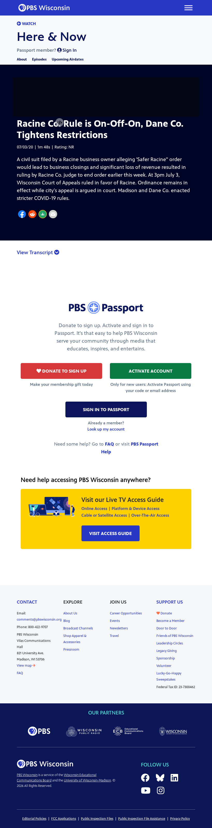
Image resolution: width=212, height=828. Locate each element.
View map (24, 666)
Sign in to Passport (106, 409)
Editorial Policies (34, 819)
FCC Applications (63, 819)
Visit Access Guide (110, 533)
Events (115, 621)
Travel (114, 636)
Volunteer (163, 666)
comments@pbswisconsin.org (39, 620)
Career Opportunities (126, 613)
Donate (166, 613)
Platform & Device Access (136, 508)
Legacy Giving (166, 651)
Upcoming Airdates (68, 59)
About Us (70, 613)
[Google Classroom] (42, 215)
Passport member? (47, 50)
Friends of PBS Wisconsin (174, 636)
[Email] (53, 215)
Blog (66, 621)
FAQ (109, 444)
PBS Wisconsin (27, 775)
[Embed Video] (59, 122)
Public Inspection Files (97, 819)
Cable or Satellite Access (104, 515)
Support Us (169, 602)
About (22, 59)
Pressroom (71, 650)
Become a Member (170, 621)
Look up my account (106, 429)
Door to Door (166, 628)
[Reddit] (32, 215)
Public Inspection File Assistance (141, 819)
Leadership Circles (169, 643)
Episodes (39, 59)
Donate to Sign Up (63, 371)
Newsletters (119, 628)
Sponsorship (165, 658)
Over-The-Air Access (150, 515)
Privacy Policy (180, 819)
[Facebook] (22, 215)
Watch (28, 23)
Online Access (94, 508)
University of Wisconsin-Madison (87, 780)
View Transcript (35, 252)
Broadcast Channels (78, 628)
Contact (27, 602)
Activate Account (150, 371)
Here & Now (51, 36)
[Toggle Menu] (188, 7)
